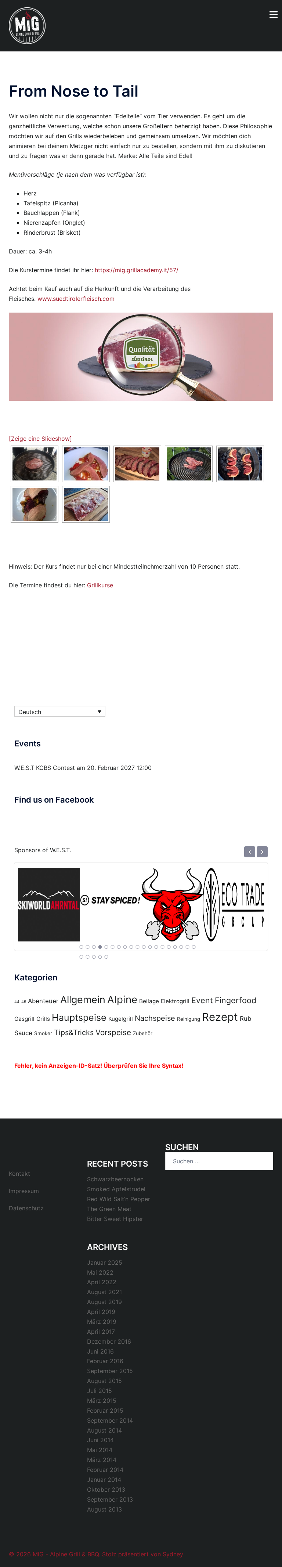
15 (169, 947)
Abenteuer (43, 1001)
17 (181, 947)
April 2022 (101, 1282)
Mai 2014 (99, 1449)
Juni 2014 (100, 1440)
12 (150, 947)
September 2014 (110, 1420)
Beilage (149, 1001)
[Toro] (172, 900)
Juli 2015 (99, 1390)
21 (88, 957)
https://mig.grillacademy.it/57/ (136, 270)
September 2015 (110, 1371)
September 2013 (110, 1499)
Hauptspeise (79, 1017)
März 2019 (101, 1321)
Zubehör (142, 1033)
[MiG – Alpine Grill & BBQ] (27, 25)
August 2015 (104, 1380)
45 (23, 1001)
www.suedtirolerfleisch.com (76, 298)
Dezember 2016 (109, 1341)
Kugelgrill (120, 1018)
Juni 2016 (100, 1351)
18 (187, 947)
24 (106, 957)
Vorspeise (113, 1032)
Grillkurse (100, 585)
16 (175, 947)
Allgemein (82, 1000)
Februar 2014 (105, 1469)
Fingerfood (235, 1000)
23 (100, 957)
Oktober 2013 (106, 1489)
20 (81, 957)
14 (162, 947)
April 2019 (101, 1311)
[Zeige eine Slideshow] (40, 438)
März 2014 (101, 1459)
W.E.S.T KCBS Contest (44, 767)
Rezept (220, 1017)
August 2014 (104, 1430)
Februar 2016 (105, 1361)
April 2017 (101, 1331)
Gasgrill (24, 1018)
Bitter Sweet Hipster (115, 1218)
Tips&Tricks (74, 1032)
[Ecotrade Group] (233, 900)
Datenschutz (26, 1208)
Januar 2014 (104, 1479)
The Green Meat (109, 1209)
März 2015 (101, 1400)
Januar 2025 (104, 1262)
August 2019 (104, 1301)
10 (138, 947)
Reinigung (188, 1019)
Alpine (122, 999)
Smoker (43, 1033)
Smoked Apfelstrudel (116, 1189)
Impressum (24, 1191)
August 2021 (104, 1292)
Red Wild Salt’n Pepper (118, 1199)
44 (16, 1001)
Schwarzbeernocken (115, 1179)
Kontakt (19, 1173)
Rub (245, 1018)
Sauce (23, 1033)
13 (156, 947)
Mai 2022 (100, 1272)
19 (194, 947)
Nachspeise (155, 1018)
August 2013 (104, 1509)
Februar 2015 (105, 1410)
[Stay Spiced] (110, 900)
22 (94, 957)
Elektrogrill (175, 1001)
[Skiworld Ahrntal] (49, 900)
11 (144, 947)
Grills (43, 1018)
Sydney (173, 1554)
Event (202, 1000)
